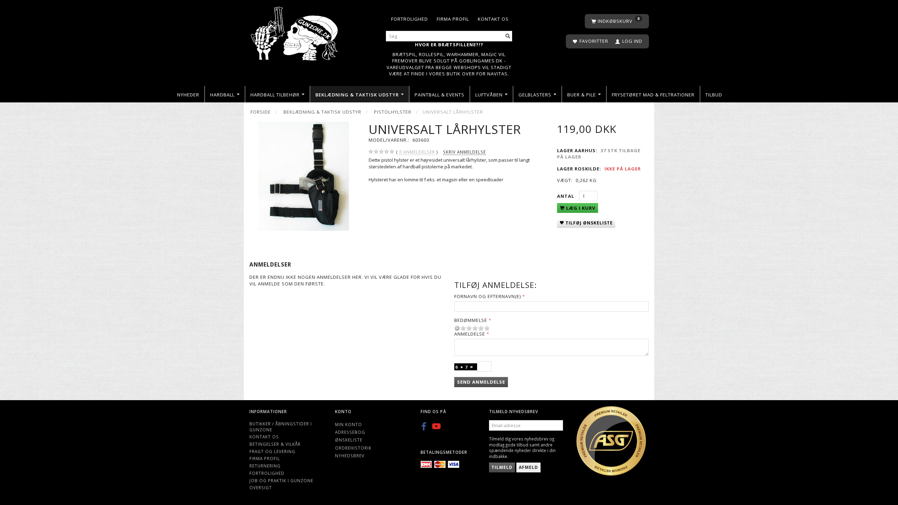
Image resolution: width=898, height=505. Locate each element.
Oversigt (260, 487)
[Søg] (507, 36)
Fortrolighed (409, 19)
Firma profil (453, 19)
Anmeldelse (469, 334)
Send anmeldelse (481, 382)
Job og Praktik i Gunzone (281, 480)
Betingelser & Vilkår (275, 444)
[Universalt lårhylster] (303, 176)
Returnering (265, 466)
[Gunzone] (295, 31)
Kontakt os (493, 19)
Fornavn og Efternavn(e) (487, 296)
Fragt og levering (272, 451)
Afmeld (528, 467)
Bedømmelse (470, 320)
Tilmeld (501, 467)
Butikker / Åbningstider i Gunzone (280, 426)
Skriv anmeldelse (464, 152)
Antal (566, 196)
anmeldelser (417, 152)
